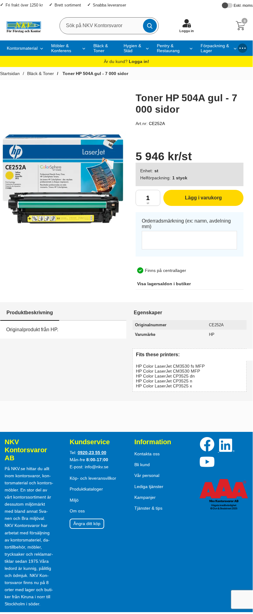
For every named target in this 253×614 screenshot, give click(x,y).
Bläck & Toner (100, 48)
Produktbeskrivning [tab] (29, 312)
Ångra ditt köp (86, 523)
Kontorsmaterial (22, 48)
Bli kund (142, 464)
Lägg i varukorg (192, 200)
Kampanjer (145, 497)
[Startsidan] (22, 25)
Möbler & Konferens (61, 48)
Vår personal (146, 475)
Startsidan (10, 73)
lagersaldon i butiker (164, 283)
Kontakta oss (147, 453)
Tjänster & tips (148, 508)
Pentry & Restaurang (168, 48)
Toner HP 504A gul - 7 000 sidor (94, 73)
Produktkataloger (86, 489)
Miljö (74, 500)
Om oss (77, 510)
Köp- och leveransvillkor (93, 478)
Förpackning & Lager (215, 48)
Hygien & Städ (132, 48)
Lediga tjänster (148, 486)
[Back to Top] (242, 573)
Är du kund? (126, 61)
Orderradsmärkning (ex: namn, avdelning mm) (186, 223)
